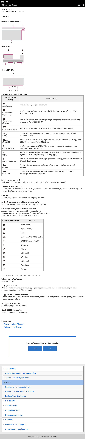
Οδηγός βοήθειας (9, 5)
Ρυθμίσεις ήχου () (13, 327)
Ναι (35, 348)
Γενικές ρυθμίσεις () (14, 324)
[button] (83, 5)
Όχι (50, 348)
